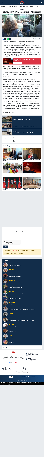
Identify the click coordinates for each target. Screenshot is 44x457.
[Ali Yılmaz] (5, 314)
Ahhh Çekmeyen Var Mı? (14, 304)
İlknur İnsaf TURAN (13, 274)
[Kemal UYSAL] (5, 325)
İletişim (4, 367)
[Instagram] (13, 362)
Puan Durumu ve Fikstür (32, 357)
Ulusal (36, 6)
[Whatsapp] (18, 362)
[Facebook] (9, 362)
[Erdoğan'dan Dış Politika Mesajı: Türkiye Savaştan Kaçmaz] (12, 182)
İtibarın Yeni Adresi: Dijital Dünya (15, 298)
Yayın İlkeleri (25, 368)
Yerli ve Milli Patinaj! (13, 315)
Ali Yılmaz (11, 313)
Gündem (22, 9)
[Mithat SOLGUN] (5, 308)
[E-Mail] (13, 141)
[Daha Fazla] (10, 39)
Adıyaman (10, 6)
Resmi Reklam (4, 6)
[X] (11, 362)
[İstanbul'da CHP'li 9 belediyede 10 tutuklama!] (22, 25)
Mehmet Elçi (11, 319)
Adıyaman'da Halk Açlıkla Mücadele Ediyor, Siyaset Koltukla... (22, 320)
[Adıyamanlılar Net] (7, 137)
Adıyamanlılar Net (6, 41)
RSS (11, 376)
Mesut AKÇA (11, 269)
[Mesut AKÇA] (5, 270)
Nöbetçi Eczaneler (31, 351)
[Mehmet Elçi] (5, 319)
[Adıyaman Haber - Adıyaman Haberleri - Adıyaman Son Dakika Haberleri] (22, 2)
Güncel (15, 6)
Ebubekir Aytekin (12, 280)
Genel (27, 6)
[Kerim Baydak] (5, 303)
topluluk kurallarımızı (14, 250)
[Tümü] (40, 260)
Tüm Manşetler (30, 358)
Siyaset (32, 6)
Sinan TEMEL (11, 291)
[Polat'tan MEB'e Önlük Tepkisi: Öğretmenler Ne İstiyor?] (12, 167)
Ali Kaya (10, 335)
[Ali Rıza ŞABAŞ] (5, 286)
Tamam (8, 384)
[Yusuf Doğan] (5, 297)
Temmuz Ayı (11, 342)
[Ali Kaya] (5, 336)
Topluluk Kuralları (6, 368)
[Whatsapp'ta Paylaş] (8, 39)
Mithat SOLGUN (12, 308)
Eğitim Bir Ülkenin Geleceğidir (15, 265)
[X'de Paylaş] (5, 39)
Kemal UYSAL (11, 324)
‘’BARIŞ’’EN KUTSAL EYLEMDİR (15, 287)
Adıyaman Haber (6, 365)
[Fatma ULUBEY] (5, 264)
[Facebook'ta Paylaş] (3, 39)
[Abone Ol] (38, 38)
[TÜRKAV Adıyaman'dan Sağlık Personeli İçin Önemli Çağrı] (32, 167)
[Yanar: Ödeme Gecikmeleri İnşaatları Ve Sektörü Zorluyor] (32, 153)
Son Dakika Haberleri (32, 359)
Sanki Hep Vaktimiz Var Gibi (15, 276)
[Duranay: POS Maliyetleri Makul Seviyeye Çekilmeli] (12, 153)
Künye (24, 367)
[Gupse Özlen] (5, 341)
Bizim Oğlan (11, 337)
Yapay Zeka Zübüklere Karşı (15, 271)
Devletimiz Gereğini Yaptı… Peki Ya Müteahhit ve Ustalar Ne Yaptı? (23, 326)
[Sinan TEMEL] (5, 292)
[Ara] (41, 2)
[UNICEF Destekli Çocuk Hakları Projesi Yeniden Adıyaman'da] (32, 182)
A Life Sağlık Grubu (26, 365)
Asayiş (20, 6)
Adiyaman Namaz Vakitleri (33, 354)
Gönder (5, 246)
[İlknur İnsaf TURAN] (5, 275)
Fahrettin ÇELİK (12, 330)
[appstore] (19, 372)
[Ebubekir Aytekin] (5, 281)
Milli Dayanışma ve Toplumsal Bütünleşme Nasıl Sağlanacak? (22, 309)
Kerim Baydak (12, 302)
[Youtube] (16, 362)
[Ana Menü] (2, 2)
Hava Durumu (30, 353)
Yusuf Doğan (11, 297)
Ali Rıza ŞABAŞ (12, 285)
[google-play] (25, 372)
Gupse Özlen (11, 341)
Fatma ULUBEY (12, 263)
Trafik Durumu (30, 355)
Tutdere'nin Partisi (12, 331)
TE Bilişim (25, 380)
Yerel (24, 6)
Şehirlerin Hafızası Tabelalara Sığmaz (17, 293)
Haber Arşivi (30, 360)
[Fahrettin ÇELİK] (5, 330)
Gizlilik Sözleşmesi (7, 369)
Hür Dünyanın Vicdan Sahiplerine (16, 282)
